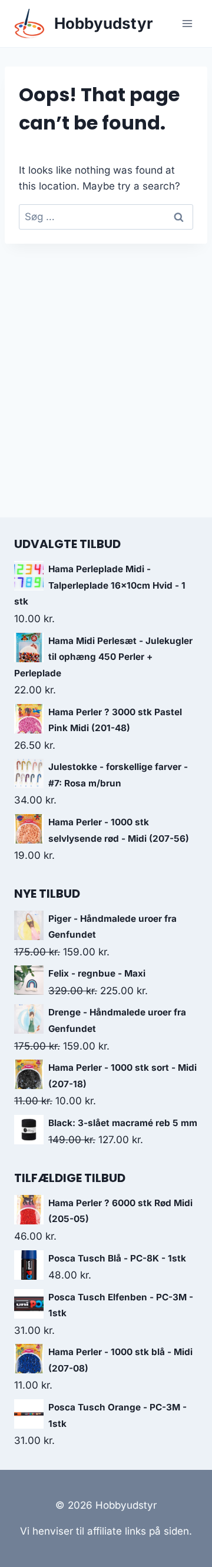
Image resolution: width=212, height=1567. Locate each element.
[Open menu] (187, 23)
